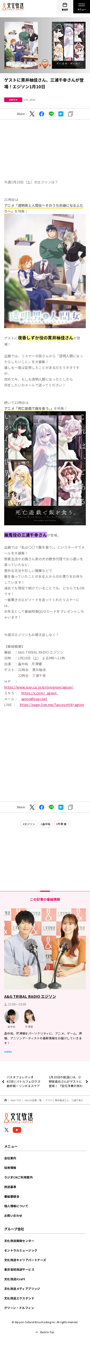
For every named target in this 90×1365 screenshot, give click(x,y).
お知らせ (13, 99)
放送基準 (10, 1187)
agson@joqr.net (34, 698)
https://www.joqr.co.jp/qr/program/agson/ (38, 687)
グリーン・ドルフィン (19, 1308)
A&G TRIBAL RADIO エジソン (30, 996)
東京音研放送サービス (19, 1269)
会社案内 (10, 1158)
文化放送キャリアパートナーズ (25, 1260)
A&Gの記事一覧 (33, 1100)
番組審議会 (11, 1196)
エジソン (29, 824)
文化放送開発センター (19, 1241)
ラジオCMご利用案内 (18, 1177)
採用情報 (10, 1168)
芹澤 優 (62, 824)
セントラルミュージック (20, 1250)
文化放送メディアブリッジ (22, 1289)
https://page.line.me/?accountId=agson (52, 704)
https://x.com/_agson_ (39, 692)
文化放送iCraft (14, 1279)
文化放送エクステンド (19, 1298)
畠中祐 (46, 824)
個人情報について (16, 1206)
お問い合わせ (13, 1215)
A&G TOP (16, 1100)
